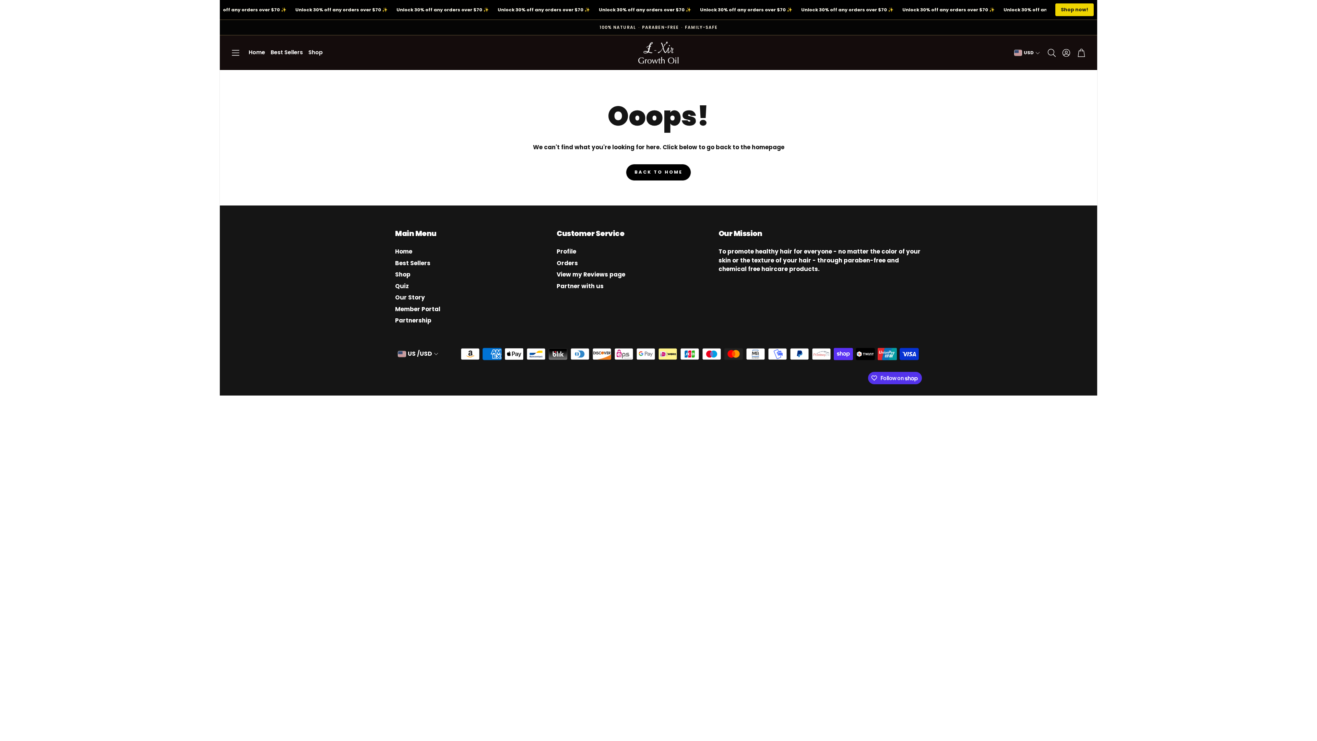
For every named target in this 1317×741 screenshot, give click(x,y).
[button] (235, 53)
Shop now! (1074, 9)
